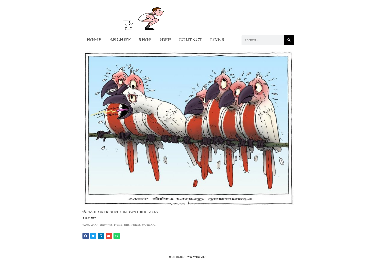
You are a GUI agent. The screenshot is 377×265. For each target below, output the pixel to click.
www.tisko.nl (197, 257)
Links (217, 39)
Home (93, 39)
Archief (120, 39)
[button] (85, 236)
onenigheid (132, 224)
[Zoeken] (289, 40)
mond (118, 224)
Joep (165, 39)
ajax (94, 224)
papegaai (149, 224)
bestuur (106, 224)
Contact (190, 39)
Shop (145, 39)
